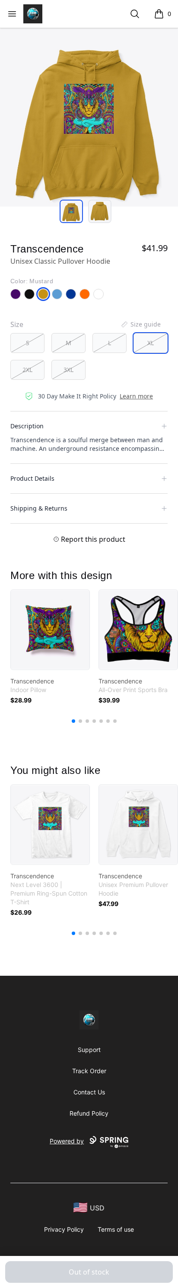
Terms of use (116, 1229)
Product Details (32, 478)
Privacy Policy (64, 1229)
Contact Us (89, 1092)
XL (150, 343)
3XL (68, 370)
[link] (50, 630)
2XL (27, 370)
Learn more (136, 396)
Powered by (67, 1141)
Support (89, 1049)
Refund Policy (89, 1113)
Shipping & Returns (38, 508)
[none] (140, 324)
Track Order (89, 1070)
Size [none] (16, 324)
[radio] (27, 343)
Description (27, 426)
